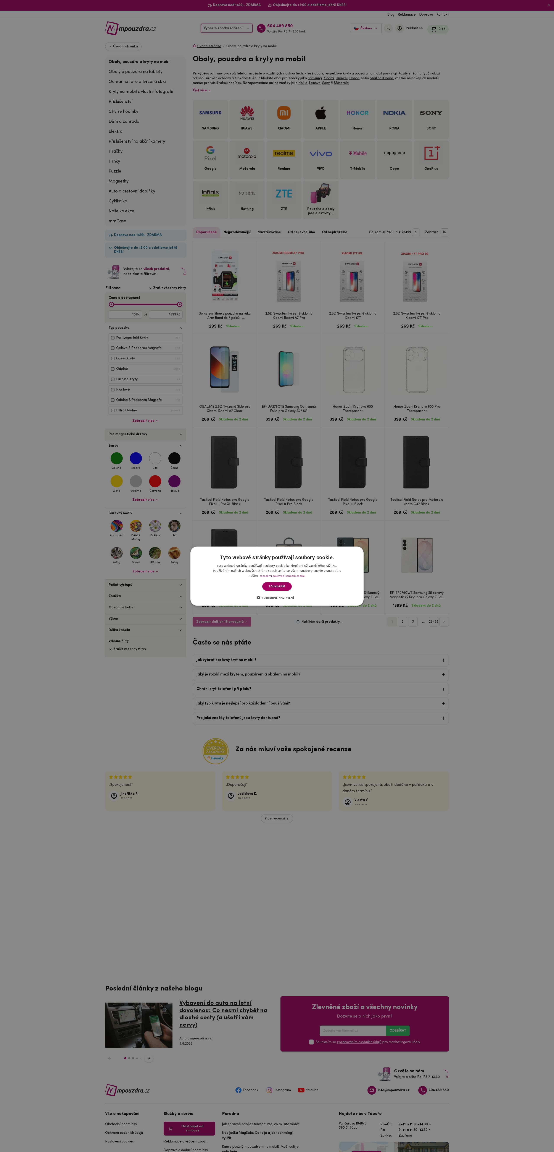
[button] (277, 597)
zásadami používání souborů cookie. (282, 575)
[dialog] (277, 576)
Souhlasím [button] (277, 586)
